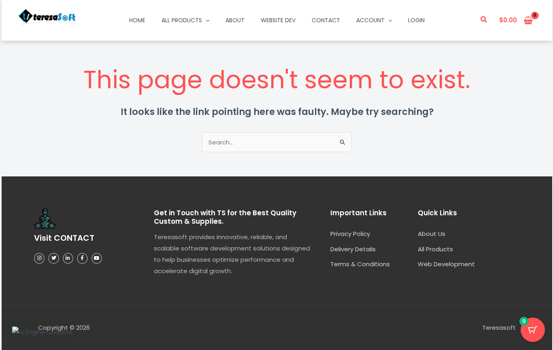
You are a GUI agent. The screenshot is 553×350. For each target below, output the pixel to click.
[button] (484, 20)
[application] (205, 20)
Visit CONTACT (64, 238)
